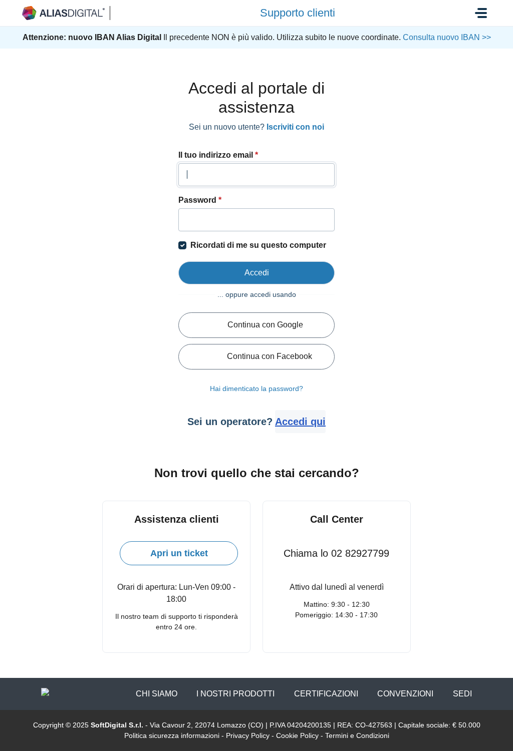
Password (199, 200)
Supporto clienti (297, 13)
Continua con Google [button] (265, 324)
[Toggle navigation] (481, 13)
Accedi (256, 272)
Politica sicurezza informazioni (171, 735)
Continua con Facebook (269, 356)
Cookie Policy (297, 735)
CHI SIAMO (156, 693)
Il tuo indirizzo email (218, 155)
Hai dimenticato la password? (256, 389)
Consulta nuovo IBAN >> (446, 37)
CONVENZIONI (405, 693)
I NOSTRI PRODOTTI (235, 693)
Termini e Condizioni (357, 735)
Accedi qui (300, 421)
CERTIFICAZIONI (326, 693)
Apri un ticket (179, 553)
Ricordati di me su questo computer (258, 245)
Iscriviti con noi (295, 127)
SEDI (462, 693)
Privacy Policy (248, 735)
